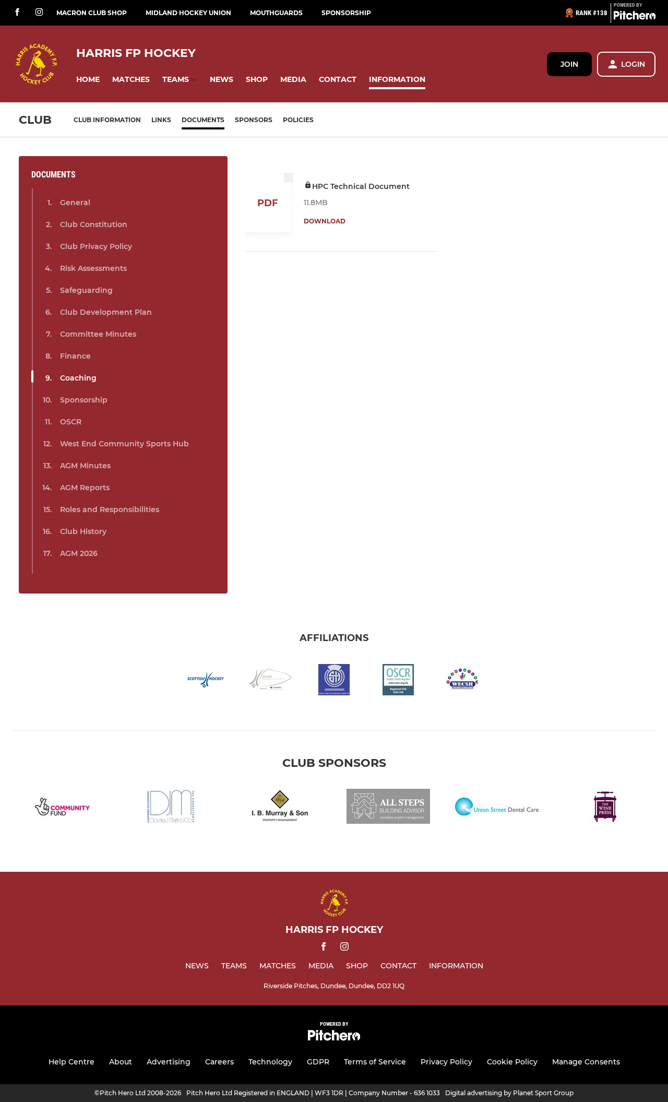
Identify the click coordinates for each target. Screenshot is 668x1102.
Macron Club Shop (91, 13)
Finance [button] (75, 356)
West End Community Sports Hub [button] (124, 443)
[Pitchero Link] (634, 17)
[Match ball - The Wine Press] (605, 808)
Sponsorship (346, 13)
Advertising (168, 1062)
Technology (270, 1062)
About (120, 1062)
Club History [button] (83, 531)
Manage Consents (586, 1062)
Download (324, 221)
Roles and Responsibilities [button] (109, 509)
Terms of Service (375, 1062)
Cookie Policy (512, 1062)
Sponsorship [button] (84, 400)
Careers (219, 1062)
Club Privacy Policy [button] (96, 246)
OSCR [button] (70, 421)
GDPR (318, 1062)
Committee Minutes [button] (98, 334)
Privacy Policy (446, 1062)
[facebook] (17, 12)
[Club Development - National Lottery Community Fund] (62, 808)
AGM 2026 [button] (79, 553)
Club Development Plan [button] (106, 312)
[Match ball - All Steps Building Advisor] (388, 808)
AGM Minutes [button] (85, 465)
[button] (88, 79)
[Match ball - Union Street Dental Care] (497, 808)
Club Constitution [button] (93, 224)
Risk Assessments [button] (93, 268)
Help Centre (71, 1062)
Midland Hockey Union (188, 13)
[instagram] (39, 12)
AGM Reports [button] (85, 487)
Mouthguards (276, 13)
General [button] (75, 202)
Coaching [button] (78, 378)
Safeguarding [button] (86, 290)
